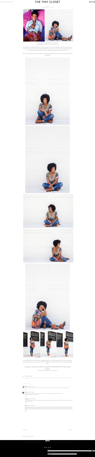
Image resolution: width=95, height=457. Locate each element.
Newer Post (25, 429)
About (45, 444)
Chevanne (26, 398)
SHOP (55, 444)
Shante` (26, 386)
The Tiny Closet (43, 455)
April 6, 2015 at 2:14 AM (31, 386)
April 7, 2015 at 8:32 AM (30, 405)
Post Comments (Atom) (29, 436)
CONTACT (50, 444)
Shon (25, 392)
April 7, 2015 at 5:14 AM (32, 398)
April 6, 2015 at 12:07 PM (30, 392)
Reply (25, 395)
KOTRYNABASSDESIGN (55, 455)
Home (40, 444)
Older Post (70, 429)
